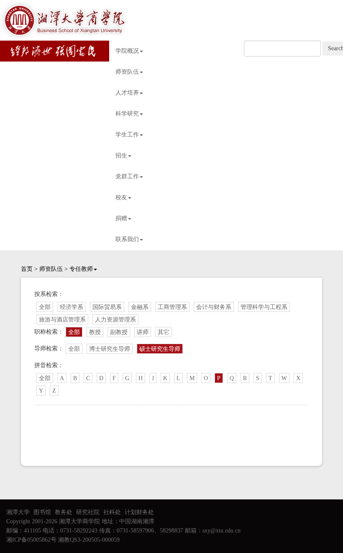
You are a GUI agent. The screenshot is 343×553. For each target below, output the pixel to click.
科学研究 (127, 114)
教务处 (63, 512)
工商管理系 (172, 307)
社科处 (112, 512)
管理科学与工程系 (264, 307)
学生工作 (127, 134)
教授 (95, 332)
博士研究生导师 (109, 349)
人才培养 (127, 93)
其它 (163, 332)
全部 (45, 307)
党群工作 (127, 176)
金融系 (139, 307)
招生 (121, 155)
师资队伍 (127, 72)
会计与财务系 (213, 307)
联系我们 (127, 239)
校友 (121, 197)
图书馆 (42, 512)
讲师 (142, 332)
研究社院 (88, 512)
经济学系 (71, 307)
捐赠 (121, 218)
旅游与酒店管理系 (62, 319)
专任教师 (81, 269)
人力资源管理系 (115, 319)
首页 (27, 269)
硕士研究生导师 (159, 349)
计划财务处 (139, 512)
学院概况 (127, 51)
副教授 (119, 332)
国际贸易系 (107, 307)
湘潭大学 (18, 512)
